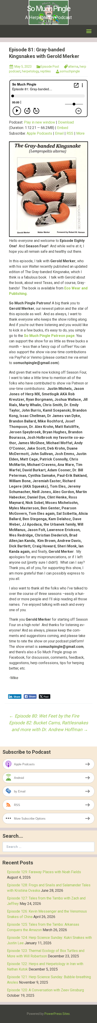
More (80, 133)
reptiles (45, 71)
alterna (73, 66)
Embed (62, 128)
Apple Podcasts (39, 133)
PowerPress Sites (57, 1014)
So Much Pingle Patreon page (49, 336)
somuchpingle (70, 71)
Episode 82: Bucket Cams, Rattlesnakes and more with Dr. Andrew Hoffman (48, 726)
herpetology (30, 71)
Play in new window (39, 122)
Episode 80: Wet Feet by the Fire (44, 716)
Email (59, 133)
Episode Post (50, 66)
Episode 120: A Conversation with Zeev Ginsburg (45, 990)
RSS (70, 133)
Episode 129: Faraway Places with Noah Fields (44, 872)
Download (66, 122)
